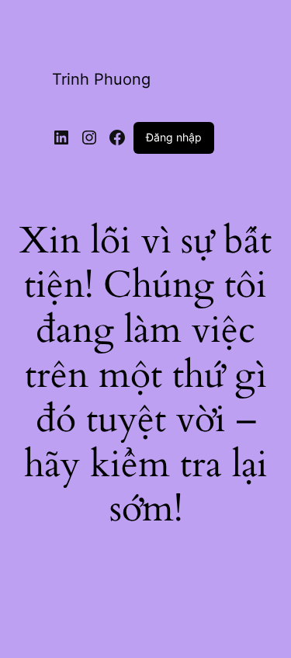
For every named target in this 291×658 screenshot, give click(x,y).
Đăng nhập (174, 137)
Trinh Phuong (101, 79)
